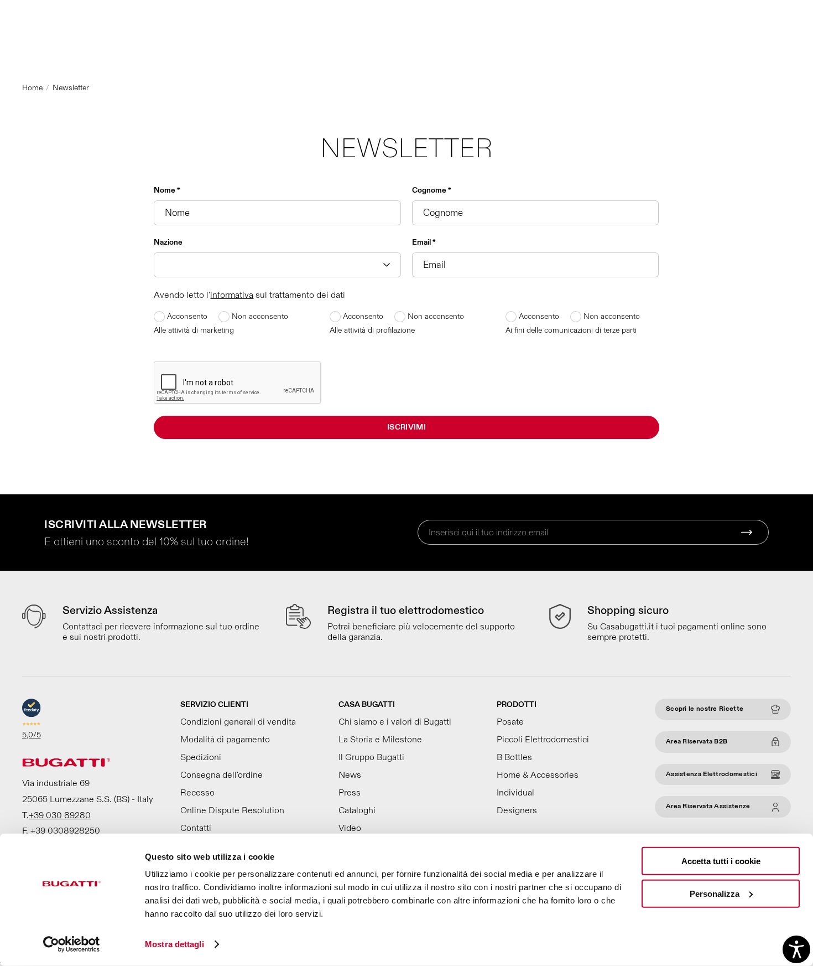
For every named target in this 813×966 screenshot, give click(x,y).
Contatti (195, 828)
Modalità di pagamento (225, 739)
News (349, 775)
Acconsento (186, 316)
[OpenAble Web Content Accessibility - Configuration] (796, 949)
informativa (231, 295)
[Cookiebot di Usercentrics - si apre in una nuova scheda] (71, 944)
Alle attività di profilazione (372, 330)
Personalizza (714, 893)
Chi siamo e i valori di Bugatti (394, 721)
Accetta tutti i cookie (720, 861)
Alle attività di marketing (194, 330)
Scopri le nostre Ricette (704, 709)
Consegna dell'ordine (221, 775)
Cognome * (431, 190)
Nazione (168, 242)
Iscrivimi (406, 427)
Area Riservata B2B (696, 741)
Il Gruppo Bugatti (371, 757)
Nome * (167, 190)
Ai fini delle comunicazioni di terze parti (571, 330)
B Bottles (514, 757)
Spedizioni (200, 757)
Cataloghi (357, 810)
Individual (515, 792)
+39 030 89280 (60, 815)
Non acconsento (259, 316)
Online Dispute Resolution (232, 810)
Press (349, 792)
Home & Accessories (538, 775)
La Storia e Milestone (380, 739)
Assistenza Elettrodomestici (711, 774)
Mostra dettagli (174, 944)
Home (32, 87)
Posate (510, 721)
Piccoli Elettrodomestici (543, 739)
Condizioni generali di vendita (238, 721)
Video (349, 828)
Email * (424, 242)
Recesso (197, 792)
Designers (517, 810)
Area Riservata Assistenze (708, 806)
